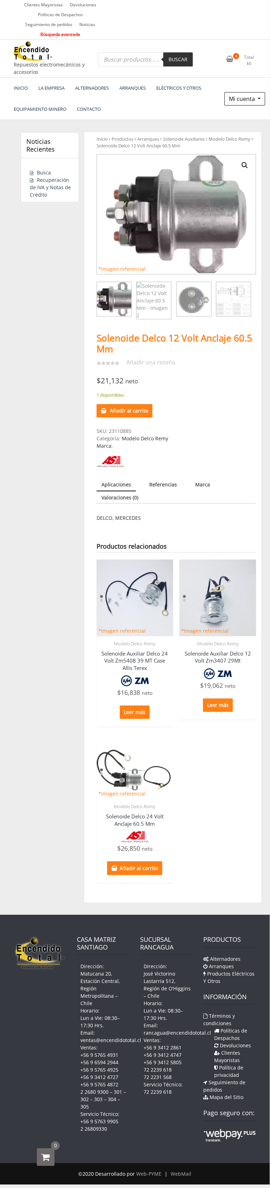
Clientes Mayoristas (43, 5)
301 (118, 1091)
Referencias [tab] (163, 484)
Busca (44, 172)
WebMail (181, 1173)
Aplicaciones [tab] (116, 484)
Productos (122, 139)
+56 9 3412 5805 (163, 1062)
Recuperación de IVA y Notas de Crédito (50, 187)
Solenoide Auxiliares (184, 139)
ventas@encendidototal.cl (110, 1040)
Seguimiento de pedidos (48, 24)
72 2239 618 (158, 1069)
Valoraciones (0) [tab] (119, 497)
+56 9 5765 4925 (99, 1069)
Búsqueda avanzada (60, 34)
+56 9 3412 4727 (99, 1077)
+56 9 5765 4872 (99, 1084)
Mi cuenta (242, 99)
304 (112, 1099)
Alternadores (225, 959)
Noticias (87, 24)
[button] (244, 165)
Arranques (148, 139)
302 (84, 1099)
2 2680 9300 (94, 1091)
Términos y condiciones (219, 1020)
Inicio (102, 139)
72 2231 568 (158, 1077)
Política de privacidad (228, 1071)
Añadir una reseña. (151, 362)
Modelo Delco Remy (229, 139)
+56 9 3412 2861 (163, 1047)
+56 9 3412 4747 (163, 1055)
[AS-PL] (110, 461)
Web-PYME (149, 1173)
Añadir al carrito (129, 410)
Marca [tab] (202, 484)
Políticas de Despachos (60, 15)
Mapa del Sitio (225, 1097)
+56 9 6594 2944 (99, 1062)
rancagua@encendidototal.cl (177, 1032)
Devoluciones (83, 5)
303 (98, 1099)
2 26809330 (93, 1128)
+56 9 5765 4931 (99, 1055)
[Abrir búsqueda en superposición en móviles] (145, 59)
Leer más (134, 712)
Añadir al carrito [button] (139, 868)
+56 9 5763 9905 (99, 1121)
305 (84, 1106)
